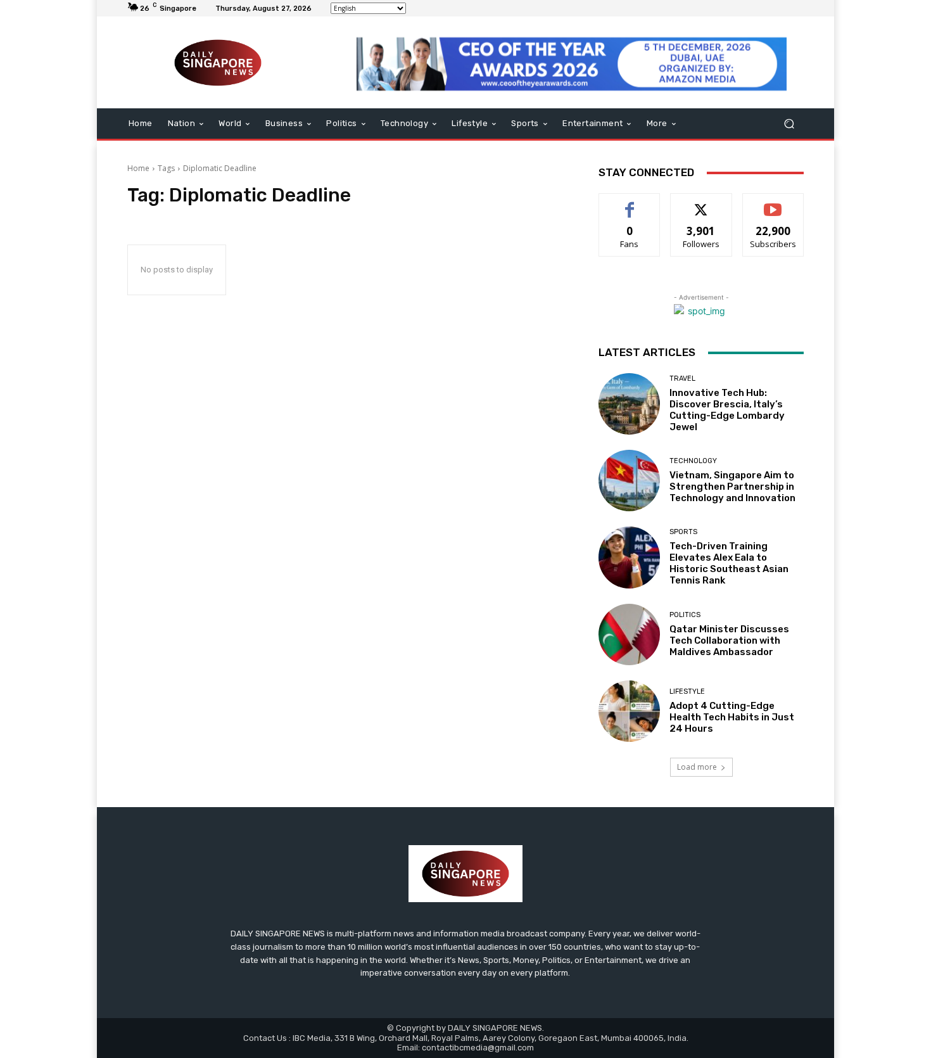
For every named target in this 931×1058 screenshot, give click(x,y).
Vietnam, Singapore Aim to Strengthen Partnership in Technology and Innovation (732, 486)
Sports (683, 531)
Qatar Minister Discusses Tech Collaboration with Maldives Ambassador (729, 640)
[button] (789, 124)
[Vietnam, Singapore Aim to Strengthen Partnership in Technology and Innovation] (629, 480)
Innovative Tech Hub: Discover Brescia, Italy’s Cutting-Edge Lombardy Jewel (727, 410)
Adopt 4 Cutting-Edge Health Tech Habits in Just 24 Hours (731, 717)
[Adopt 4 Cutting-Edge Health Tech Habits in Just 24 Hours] (629, 711)
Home (138, 168)
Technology (693, 460)
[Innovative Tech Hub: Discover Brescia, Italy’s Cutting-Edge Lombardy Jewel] (629, 404)
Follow (701, 203)
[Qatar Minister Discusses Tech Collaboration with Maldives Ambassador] (629, 634)
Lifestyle (687, 691)
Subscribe (773, 203)
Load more (697, 767)
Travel (682, 378)
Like (630, 203)
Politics (684, 614)
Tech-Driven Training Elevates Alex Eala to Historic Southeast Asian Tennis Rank (728, 563)
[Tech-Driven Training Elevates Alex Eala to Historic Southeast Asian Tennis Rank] (629, 557)
